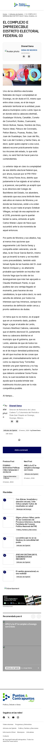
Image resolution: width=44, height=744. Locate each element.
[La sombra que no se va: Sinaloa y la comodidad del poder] (8, 542)
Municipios (21, 732)
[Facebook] (24, 56)
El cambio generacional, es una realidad (27, 572)
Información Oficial (9, 732)
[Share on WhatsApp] (19, 439)
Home (5, 14)
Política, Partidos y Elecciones (27, 530)
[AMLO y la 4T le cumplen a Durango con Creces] (31, 471)
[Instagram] (29, 56)
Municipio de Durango (24, 509)
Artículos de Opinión (16, 14)
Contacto (6, 736)
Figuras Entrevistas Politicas (10, 477)
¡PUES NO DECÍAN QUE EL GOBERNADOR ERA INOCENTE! (26, 556)
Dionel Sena (15, 405)
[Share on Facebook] (5, 439)
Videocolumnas (8, 724)
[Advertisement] (22, 600)
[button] (4, 5)
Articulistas (30, 732)
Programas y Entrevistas (23, 724)
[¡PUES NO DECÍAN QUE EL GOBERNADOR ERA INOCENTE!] (8, 559)
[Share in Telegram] (14, 439)
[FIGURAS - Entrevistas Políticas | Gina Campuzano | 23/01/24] (12, 471)
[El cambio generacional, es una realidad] (8, 575)
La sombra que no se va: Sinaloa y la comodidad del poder (27, 540)
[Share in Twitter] (10, 439)
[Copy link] (24, 439)
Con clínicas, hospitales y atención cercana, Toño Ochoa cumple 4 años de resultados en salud (26, 502)
